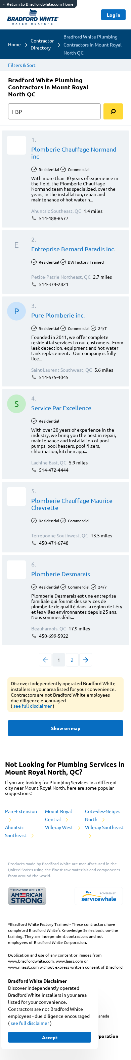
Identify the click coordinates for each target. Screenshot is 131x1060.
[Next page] (85, 660)
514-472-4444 (53, 470)
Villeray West (59, 827)
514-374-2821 (53, 284)
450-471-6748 (53, 543)
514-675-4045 (53, 377)
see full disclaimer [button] (33, 706)
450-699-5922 (53, 636)
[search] (113, 111)
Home (14, 44)
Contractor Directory (42, 44)
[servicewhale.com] (99, 896)
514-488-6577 (53, 218)
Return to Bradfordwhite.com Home (38, 4)
